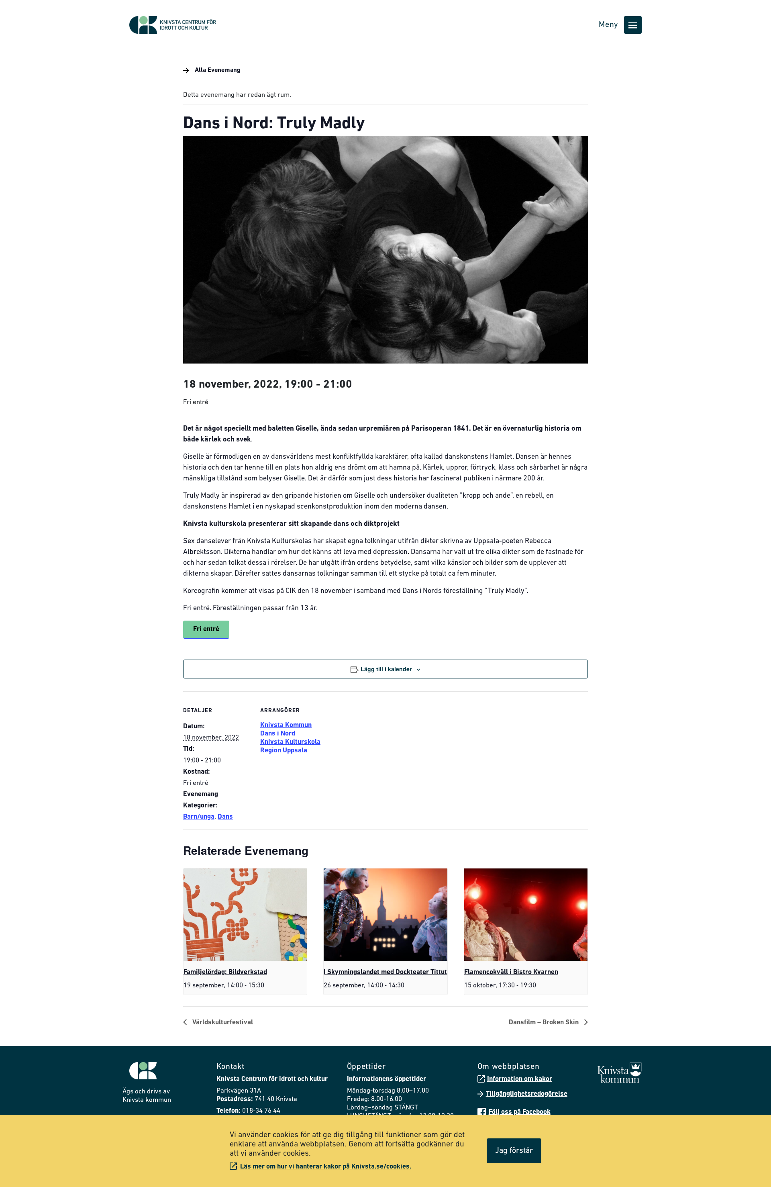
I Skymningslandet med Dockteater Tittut (385, 972)
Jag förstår (514, 1151)
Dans (225, 816)
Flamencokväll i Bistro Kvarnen (511, 972)
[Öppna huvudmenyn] (633, 25)
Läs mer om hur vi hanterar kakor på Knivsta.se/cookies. (325, 1166)
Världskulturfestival (222, 1022)
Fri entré (206, 629)
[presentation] (245, 914)
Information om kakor (519, 1079)
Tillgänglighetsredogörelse (526, 1094)
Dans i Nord (277, 733)
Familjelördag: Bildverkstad (225, 972)
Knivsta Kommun (286, 725)
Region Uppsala (283, 750)
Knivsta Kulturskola (290, 742)
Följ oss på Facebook (520, 1112)
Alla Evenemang (217, 70)
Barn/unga (198, 816)
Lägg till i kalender (386, 669)
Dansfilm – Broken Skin (544, 1022)
